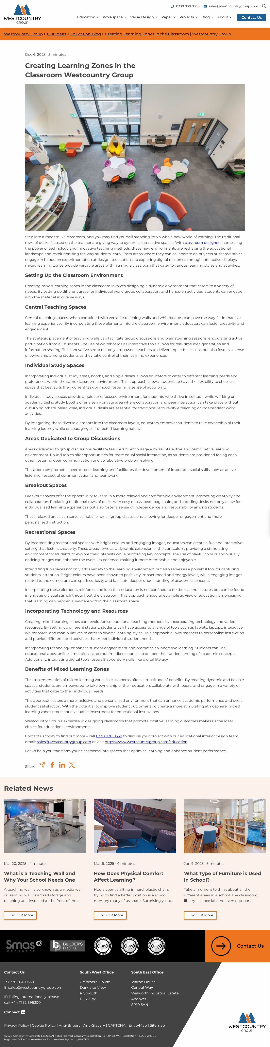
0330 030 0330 (109, 736)
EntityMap (137, 1025)
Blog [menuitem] (205, 17)
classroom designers (203, 243)
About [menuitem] (222, 17)
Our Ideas (56, 34)
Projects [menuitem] (186, 17)
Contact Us (250, 946)
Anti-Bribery (69, 1025)
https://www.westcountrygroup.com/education (146, 742)
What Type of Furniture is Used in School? (222, 877)
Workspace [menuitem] (113, 17)
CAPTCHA (117, 1025)
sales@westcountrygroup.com (64, 742)
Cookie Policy (44, 1025)
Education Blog (85, 34)
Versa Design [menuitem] (142, 17)
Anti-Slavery (94, 1025)
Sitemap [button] (157, 1025)
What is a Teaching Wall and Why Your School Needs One (39, 877)
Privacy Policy (16, 1025)
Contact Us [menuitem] (252, 17)
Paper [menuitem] (166, 17)
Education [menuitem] (86, 17)
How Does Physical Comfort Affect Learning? (128, 877)
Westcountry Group (23, 34)
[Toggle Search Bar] (264, 6)
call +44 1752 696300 (22, 1002)
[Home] (22, 13)
